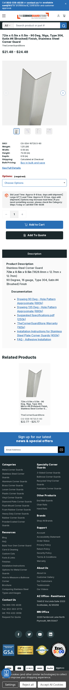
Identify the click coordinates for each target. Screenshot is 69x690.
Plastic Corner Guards (13, 493)
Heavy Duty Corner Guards (15, 513)
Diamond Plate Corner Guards (17, 501)
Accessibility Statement (48, 537)
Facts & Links (8, 557)
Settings (10, 684)
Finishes (6, 561)
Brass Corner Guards (12, 485)
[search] (63, 25)
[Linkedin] (50, 634)
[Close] (65, 3)
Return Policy (43, 549)
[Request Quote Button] (6, 673)
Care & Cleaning (10, 549)
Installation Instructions (13, 565)
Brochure (6, 585)
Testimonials (43, 585)
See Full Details (11, 168)
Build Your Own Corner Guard (16, 545)
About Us (41, 573)
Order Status (43, 541)
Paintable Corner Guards (49, 488)
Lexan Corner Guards (12, 489)
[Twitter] (29, 634)
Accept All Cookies (51, 684)
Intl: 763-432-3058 (11, 613)
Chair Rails (42, 504)
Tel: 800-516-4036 (11, 605)
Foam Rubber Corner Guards (16, 509)
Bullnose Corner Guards (49, 476)
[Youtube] (40, 634)
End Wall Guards (45, 500)
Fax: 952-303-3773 (12, 609)
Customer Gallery (45, 577)
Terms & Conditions (46, 557)
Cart (65, 15)
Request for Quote (11, 617)
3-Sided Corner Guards (48, 472)
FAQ (4, 541)
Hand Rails (42, 508)
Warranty (41, 561)
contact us (33, 2)
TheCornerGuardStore (13, 45)
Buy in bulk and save (33, 162)
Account (41, 533)
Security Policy (44, 553)
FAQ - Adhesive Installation (34, 339)
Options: (13, 176)
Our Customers (44, 581)
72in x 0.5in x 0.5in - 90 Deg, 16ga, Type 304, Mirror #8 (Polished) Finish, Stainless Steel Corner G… (34, 405)
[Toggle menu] (4, 16)
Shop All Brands (45, 520)
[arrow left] (6, 93)
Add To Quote (36, 235)
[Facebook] (18, 634)
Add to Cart (37, 224)
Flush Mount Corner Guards (15, 505)
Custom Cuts (8, 553)
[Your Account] (58, 15)
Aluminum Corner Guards (14, 481)
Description (34, 253)
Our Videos (42, 589)
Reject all (28, 684)
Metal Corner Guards (12, 469)
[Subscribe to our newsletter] (61, 449)
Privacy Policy (44, 545)
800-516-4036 (14, 2)
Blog (4, 537)
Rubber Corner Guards (13, 517)
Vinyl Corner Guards (12, 497)
